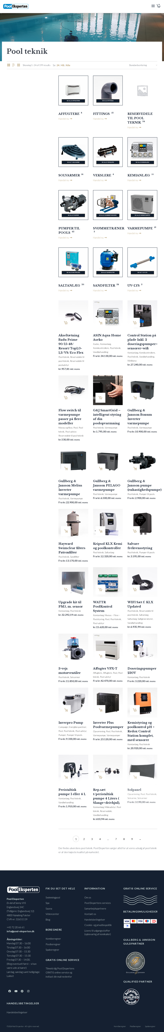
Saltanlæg (109, 552)
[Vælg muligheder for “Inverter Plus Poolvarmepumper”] (100, 710)
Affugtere (97, 672)
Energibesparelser (77, 727)
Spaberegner (52, 949)
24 (58, 65)
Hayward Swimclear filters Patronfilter (71, 548)
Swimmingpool (53, 897)
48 (62, 65)
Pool (75, 427)
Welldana (131, 360)
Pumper (62, 735)
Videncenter (52, 914)
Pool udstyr (70, 431)
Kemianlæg (105, 344)
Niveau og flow (65, 427)
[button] (66, 323)
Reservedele (106, 811)
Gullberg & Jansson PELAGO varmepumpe (106, 485)
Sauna (49, 908)
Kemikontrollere (101, 348)
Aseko (96, 344)
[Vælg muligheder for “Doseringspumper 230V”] (135, 656)
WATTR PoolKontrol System (102, 606)
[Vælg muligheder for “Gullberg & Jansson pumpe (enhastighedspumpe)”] (135, 468)
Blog (48, 919)
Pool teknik (63, 357)
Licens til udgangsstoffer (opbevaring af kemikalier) (97, 932)
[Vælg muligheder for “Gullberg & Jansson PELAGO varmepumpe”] (100, 468)
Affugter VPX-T (105, 668)
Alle (68, 65)
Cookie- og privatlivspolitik (98, 925)
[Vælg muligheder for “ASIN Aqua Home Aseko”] (100, 323)
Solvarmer (75, 677)
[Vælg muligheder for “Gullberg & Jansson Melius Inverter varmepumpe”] (66, 468)
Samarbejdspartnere (95, 908)
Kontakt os (90, 914)
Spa (47, 902)
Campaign (63, 727)
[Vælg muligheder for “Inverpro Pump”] (66, 710)
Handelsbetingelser (17, 1012)
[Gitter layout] (18, 65)
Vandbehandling (100, 352)
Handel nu (64, 118)
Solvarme (131, 798)
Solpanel (134, 790)
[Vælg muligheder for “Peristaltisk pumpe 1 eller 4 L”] (66, 777)
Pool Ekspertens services (97, 902)
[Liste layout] (14, 65)
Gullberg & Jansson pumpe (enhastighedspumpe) (144, 485)
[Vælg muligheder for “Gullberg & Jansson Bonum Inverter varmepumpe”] (135, 398)
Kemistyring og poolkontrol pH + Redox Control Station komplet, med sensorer (141, 731)
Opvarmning (99, 731)
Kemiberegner (53, 938)
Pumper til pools (147, 494)
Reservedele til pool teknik (71, 435)
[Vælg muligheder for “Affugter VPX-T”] (100, 656)
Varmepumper (113, 735)
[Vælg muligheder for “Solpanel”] (135, 777)
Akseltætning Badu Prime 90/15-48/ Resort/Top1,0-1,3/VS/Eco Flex (70, 344)
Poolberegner (53, 944)
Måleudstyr (110, 807)
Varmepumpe (111, 427)
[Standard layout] (9, 65)
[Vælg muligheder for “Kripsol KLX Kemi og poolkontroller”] (100, 531)
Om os (87, 897)
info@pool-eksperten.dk (20, 931)
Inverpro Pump (70, 722)
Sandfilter (74, 556)
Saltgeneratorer (145, 618)
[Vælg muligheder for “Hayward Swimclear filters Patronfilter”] (66, 531)
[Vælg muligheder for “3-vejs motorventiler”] (66, 656)
